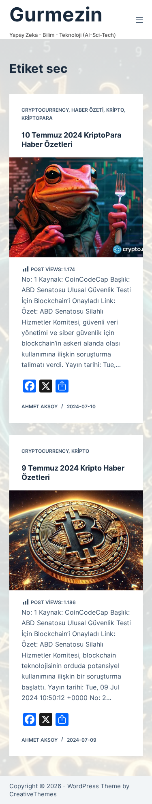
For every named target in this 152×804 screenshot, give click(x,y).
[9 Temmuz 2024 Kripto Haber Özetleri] (76, 540)
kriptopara (37, 118)
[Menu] (139, 19)
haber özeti (87, 110)
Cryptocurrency (45, 110)
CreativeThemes (33, 794)
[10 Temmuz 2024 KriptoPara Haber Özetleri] (76, 207)
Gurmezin (56, 14)
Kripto (115, 110)
